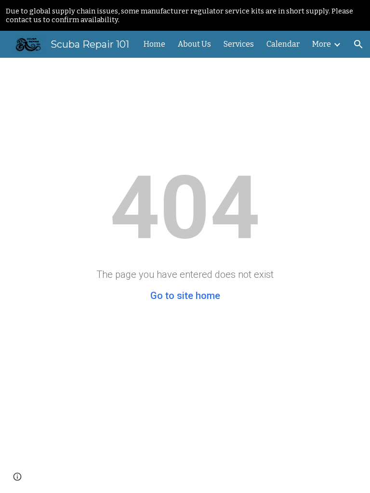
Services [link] (239, 44)
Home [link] (154, 44)
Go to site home (185, 295)
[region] (185, 15)
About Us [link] (194, 44)
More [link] (321, 44)
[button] (358, 44)
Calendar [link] (283, 44)
